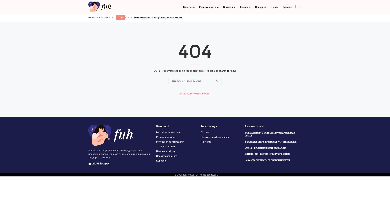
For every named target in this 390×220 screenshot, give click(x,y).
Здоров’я (245, 7)
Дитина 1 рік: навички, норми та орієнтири (267, 153)
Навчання (260, 7)
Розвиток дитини (209, 7)
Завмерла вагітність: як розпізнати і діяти (267, 160)
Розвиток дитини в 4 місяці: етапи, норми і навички (158, 17)
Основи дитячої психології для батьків (265, 148)
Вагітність (189, 7)
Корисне (287, 7)
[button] (128, 17)
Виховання (229, 7)
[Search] (300, 7)
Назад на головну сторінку (195, 94)
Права (274, 7)
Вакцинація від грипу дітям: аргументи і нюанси (270, 141)
